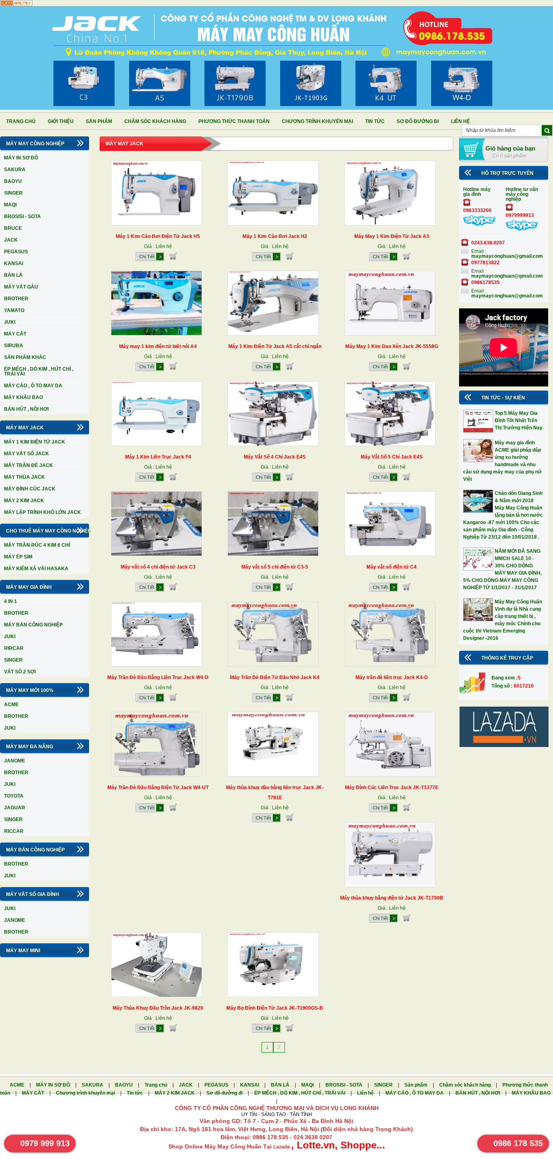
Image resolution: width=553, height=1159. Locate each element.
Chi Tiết (146, 256)
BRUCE (13, 228)
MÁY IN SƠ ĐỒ (21, 158)
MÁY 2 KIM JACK (24, 500)
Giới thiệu (61, 121)
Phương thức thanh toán (234, 121)
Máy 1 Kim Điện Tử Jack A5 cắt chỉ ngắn (274, 346)
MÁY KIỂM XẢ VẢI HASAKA (36, 568)
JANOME (14, 761)
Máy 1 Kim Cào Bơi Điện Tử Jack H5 (158, 236)
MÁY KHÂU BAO (23, 397)
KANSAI (13, 263)
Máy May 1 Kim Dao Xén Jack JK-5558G (391, 346)
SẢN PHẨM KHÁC (25, 357)
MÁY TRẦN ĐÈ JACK (28, 465)
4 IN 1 (10, 601)
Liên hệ (460, 121)
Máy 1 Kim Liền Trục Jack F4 (158, 457)
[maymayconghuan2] (522, 229)
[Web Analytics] (16, 4)
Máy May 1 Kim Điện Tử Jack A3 (391, 236)
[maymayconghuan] (479, 224)
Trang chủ (21, 121)
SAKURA (15, 169)
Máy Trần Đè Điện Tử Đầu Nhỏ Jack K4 (274, 677)
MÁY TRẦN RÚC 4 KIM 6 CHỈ (37, 545)
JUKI (9, 322)
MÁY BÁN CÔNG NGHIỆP (33, 625)
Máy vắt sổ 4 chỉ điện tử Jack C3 (158, 567)
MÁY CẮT (15, 334)
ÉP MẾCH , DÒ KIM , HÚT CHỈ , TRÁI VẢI (38, 371)
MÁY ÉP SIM (18, 557)
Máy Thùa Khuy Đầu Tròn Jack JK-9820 (158, 1008)
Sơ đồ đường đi (418, 121)
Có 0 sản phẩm (509, 156)
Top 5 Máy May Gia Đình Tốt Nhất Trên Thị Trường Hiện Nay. (519, 420)
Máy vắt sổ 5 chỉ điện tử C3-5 (274, 567)
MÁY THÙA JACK (24, 477)
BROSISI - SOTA (22, 216)
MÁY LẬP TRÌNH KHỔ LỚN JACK (42, 512)
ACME (11, 704)
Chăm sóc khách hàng (155, 121)
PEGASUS (16, 252)
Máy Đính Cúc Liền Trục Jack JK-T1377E (391, 787)
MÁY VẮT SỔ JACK (26, 453)
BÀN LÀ (13, 275)
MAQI (10, 205)
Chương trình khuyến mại (317, 121)
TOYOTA (13, 796)
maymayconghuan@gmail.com (507, 256)
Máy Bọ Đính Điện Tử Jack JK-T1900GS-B (274, 1008)
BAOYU (13, 181)
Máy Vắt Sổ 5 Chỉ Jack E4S (392, 457)
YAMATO (14, 310)
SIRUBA (13, 345)
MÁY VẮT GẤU (21, 287)
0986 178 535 (518, 1143)
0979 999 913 (45, 1143)
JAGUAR (14, 808)
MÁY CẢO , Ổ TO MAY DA (33, 385)
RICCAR (13, 831)
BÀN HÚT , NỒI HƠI (26, 409)
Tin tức (375, 121)
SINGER (13, 193)
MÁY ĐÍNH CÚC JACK (29, 489)
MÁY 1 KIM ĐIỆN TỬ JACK (34, 442)
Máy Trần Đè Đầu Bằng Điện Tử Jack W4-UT (157, 787)
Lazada (282, 1147)
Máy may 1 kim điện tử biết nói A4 (158, 346)
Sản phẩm (99, 121)
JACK (11, 240)
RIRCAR (13, 648)
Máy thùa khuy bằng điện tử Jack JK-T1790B (391, 898)
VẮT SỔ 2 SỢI (20, 672)
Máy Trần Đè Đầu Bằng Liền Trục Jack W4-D (157, 677)
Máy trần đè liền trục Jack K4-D (391, 677)
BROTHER (16, 298)
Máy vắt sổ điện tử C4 (391, 567)
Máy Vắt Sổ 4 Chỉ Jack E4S (275, 457)
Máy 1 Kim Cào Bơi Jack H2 (274, 236)
